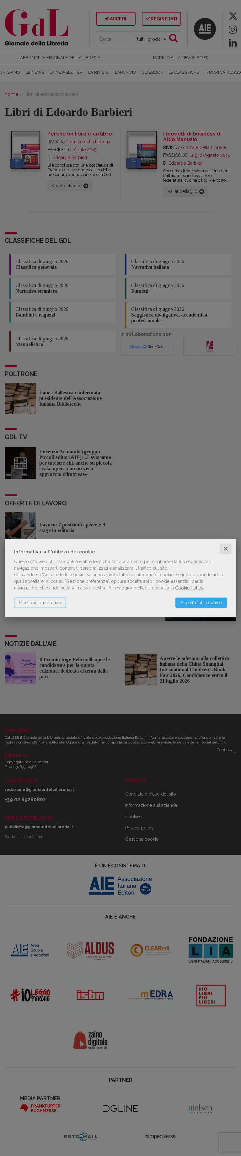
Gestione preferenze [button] (40, 602)
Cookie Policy (189, 587)
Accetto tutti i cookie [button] (201, 602)
